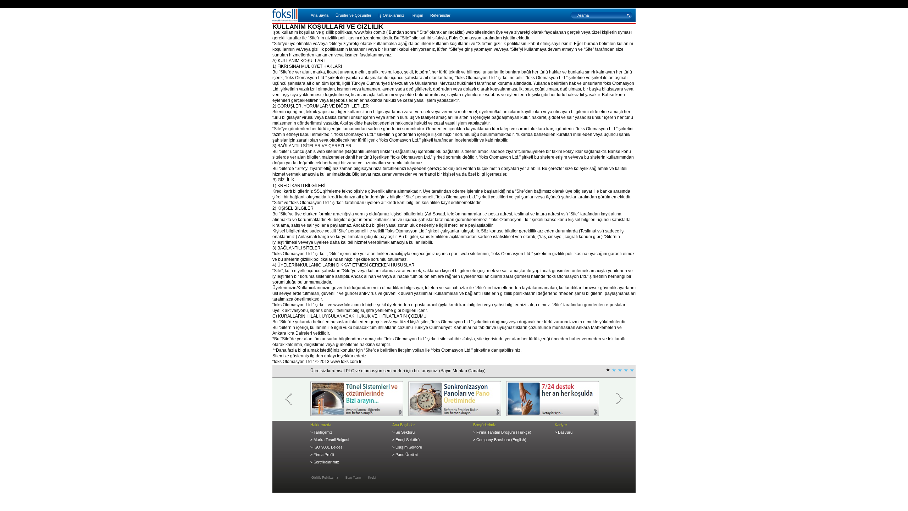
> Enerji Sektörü (406, 440)
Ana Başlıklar (403, 425)
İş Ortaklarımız (391, 15)
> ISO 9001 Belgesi (326, 447)
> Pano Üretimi (404, 454)
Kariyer (561, 425)
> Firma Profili (322, 454)
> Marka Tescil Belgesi (329, 440)
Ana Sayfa (319, 15)
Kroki (372, 477)
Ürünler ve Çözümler (353, 15)
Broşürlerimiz (484, 425)
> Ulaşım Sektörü (407, 447)
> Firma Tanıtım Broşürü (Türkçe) (502, 432)
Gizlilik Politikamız (324, 477)
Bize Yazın (353, 477)
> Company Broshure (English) (499, 440)
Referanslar (440, 15)
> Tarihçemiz (321, 432)
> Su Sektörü (403, 432)
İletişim (417, 15)
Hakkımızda (320, 425)
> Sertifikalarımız (324, 462)
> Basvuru (563, 432)
